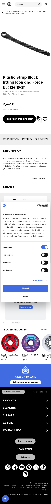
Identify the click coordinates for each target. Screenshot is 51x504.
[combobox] (27, 4)
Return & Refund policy (44, 487)
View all (44, 329)
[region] (25, 44)
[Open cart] (46, 4)
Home (8, 11)
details (27, 139)
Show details (37, 280)
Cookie (6, 485)
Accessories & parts (20, 11)
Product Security (38, 178)
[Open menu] (3, 4)
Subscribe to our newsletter (25, 382)
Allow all (25, 288)
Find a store (25, 441)
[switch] (44, 255)
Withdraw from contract (13, 392)
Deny (25, 296)
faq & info (41, 139)
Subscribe (25, 457)
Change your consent (39, 483)
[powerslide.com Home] (9, 4)
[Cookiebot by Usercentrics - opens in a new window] (37, 205)
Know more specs (10, 110)
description (11, 139)
